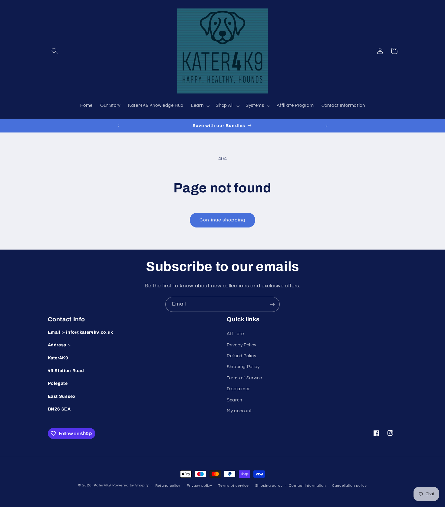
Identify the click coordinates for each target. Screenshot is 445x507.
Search (234, 400)
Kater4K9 (102, 485)
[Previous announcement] (118, 125)
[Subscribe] (272, 304)
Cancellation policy (349, 485)
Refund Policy (241, 356)
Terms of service (233, 485)
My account (239, 411)
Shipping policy (269, 485)
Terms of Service (244, 378)
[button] (55, 51)
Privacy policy (199, 485)
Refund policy (168, 485)
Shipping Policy (243, 367)
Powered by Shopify (130, 485)
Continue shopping (222, 220)
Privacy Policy (241, 345)
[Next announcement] (326, 125)
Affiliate (235, 334)
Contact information (307, 485)
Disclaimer (238, 389)
